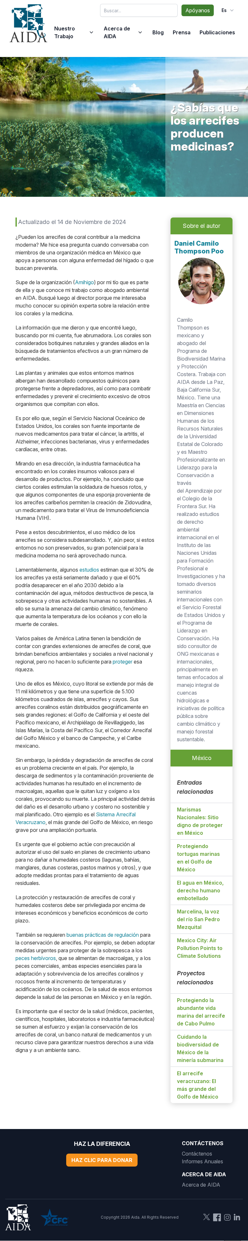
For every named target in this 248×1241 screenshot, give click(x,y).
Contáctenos (197, 1153)
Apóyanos (197, 10)
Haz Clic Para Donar (101, 1160)
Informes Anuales (202, 1161)
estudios (89, 569)
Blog (158, 32)
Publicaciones (217, 32)
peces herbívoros (36, 958)
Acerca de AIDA (117, 32)
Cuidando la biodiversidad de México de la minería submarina (200, 1048)
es (224, 10)
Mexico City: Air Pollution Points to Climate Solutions (199, 948)
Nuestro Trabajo (64, 32)
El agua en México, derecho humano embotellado (200, 890)
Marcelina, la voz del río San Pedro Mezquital (198, 919)
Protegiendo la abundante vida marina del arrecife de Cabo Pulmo (201, 1012)
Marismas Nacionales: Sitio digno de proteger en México (200, 821)
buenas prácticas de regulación (103, 935)
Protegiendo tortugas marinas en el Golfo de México (198, 858)
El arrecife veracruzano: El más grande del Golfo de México (197, 1085)
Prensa (182, 32)
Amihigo (84, 282)
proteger (122, 661)
